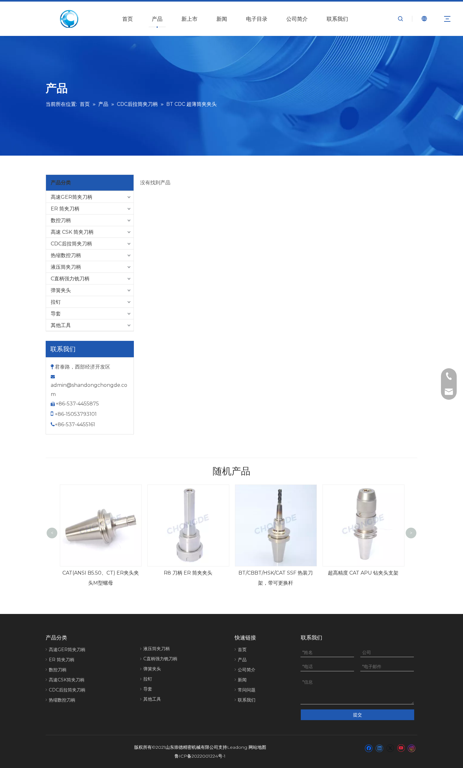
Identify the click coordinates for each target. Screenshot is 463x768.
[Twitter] (390, 748)
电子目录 (256, 19)
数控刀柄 (61, 220)
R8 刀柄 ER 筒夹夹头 (188, 573)
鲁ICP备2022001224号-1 (200, 756)
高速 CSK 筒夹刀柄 (72, 232)
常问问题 (246, 690)
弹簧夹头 (61, 290)
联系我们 (337, 19)
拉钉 (56, 302)
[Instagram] (412, 748)
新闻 (221, 19)
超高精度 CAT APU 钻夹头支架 (363, 573)
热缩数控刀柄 (66, 255)
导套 (56, 314)
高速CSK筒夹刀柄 (66, 680)
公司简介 (297, 19)
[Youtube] (401, 748)
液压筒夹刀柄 (66, 267)
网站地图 (257, 747)
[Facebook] (369, 748)
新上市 (189, 19)
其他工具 (61, 325)
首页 (127, 19)
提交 (357, 715)
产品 (157, 19)
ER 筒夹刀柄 (65, 209)
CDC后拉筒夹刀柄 (71, 244)
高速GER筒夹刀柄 (71, 197)
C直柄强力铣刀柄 (70, 279)
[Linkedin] (379, 748)
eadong (238, 747)
